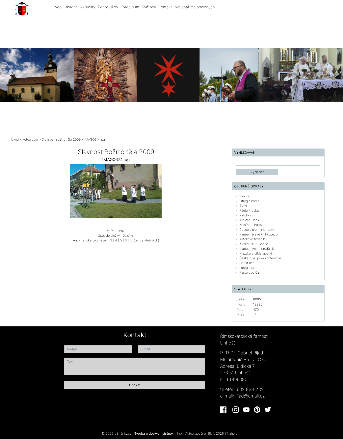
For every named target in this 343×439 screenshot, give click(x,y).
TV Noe (244, 206)
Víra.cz (244, 196)
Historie (71, 7)
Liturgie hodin (249, 201)
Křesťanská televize (253, 244)
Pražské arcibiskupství (255, 253)
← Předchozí (116, 231)
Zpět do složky (109, 235)
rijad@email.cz (250, 395)
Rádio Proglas (249, 210)
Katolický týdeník (252, 239)
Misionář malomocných (194, 7)
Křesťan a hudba (251, 225)
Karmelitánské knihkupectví (259, 234)
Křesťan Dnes (249, 220)
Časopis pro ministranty (256, 230)
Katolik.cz (246, 215)
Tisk (179, 433)
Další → (128, 235)
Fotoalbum (130, 7)
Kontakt (165, 7)
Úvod (57, 7)
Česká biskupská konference (260, 258)
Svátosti (149, 7)
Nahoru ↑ (234, 433)
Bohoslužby (108, 7)
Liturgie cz (247, 268)
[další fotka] (214, 192)
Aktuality (87, 7)
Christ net (246, 263)
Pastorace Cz (249, 272)
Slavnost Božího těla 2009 (61, 139)
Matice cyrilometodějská (257, 249)
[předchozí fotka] (17, 192)
